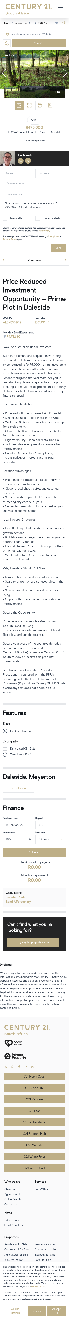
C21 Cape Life (34, 1088)
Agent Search (12, 1194)
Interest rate (9, 832)
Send (58, 248)
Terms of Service (10, 239)
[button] (3, 72)
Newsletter (16, 218)
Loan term (40, 832)
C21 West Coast (34, 1168)
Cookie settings (15, 1311)
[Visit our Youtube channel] (32, 1066)
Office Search (12, 1199)
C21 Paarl (35, 1111)
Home (6, 23)
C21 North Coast (35, 1077)
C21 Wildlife (34, 1145)
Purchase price (10, 818)
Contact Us (11, 1204)
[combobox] (26, 34)
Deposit (39, 818)
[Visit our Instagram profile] (12, 1066)
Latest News (11, 1220)
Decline (37, 1311)
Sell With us (42, 1189)
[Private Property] (34, 1056)
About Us (9, 1189)
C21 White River (34, 1157)
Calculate (34, 852)
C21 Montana (34, 1099)
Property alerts (51, 218)
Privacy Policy (44, 230)
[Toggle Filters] (7, 43)
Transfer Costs (16, 897)
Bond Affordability (18, 902)
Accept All (56, 1311)
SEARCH (39, 43)
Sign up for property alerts (33, 942)
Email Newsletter (14, 1225)
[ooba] (34, 1043)
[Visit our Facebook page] (19, 1066)
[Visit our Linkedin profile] (26, 1066)
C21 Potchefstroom (34, 1122)
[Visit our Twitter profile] (5, 1067)
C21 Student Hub (34, 1134)
